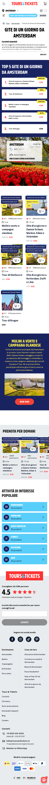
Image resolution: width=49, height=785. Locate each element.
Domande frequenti (10, 711)
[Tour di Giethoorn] (12, 262)
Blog (3, 715)
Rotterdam (6, 669)
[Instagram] (20, 639)
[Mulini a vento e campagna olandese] (12, 217)
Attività (43, 15)
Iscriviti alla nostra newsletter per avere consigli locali (21, 606)
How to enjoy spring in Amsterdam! (22, 158)
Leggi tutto (43, 54)
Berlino (5, 659)
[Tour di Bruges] (12, 308)
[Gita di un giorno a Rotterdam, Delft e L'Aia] (36, 266)
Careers (5, 720)
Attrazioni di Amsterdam (34, 654)
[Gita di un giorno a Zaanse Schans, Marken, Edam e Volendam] (36, 218)
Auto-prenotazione (10, 706)
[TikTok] (28, 639)
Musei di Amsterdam (33, 667)
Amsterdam (7, 654)
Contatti (5, 696)
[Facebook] (12, 639)
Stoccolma (6, 673)
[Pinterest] (37, 639)
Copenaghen (7, 664)
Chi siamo (6, 701)
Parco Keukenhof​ (31, 671)
